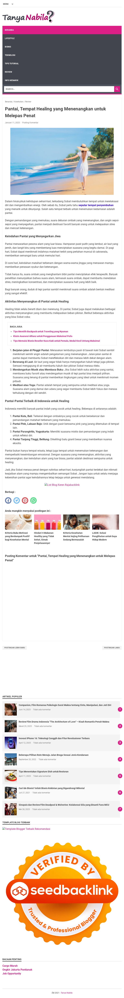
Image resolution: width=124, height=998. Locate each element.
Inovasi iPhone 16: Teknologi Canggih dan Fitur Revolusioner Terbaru (54, 738)
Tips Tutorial (12, 63)
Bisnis (8, 47)
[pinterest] (25, 500)
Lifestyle (10, 38)
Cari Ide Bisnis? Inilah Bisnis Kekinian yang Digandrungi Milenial (52, 788)
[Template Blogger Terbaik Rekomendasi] (26, 828)
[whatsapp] (33, 500)
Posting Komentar (30, 123)
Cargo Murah (10, 965)
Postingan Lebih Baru (14, 648)
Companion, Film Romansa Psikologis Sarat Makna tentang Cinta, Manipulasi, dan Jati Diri (65, 705)
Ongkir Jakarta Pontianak (17, 969)
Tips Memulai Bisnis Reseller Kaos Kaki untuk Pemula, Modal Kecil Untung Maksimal (56, 341)
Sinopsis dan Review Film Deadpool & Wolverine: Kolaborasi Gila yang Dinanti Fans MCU (64, 805)
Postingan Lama (112, 648)
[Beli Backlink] (62, 484)
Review (8, 72)
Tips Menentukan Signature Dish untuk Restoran (43, 771)
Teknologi (10, 55)
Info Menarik (11, 80)
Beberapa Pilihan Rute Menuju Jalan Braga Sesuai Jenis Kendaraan (53, 755)
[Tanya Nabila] (28, 16)
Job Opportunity (11, 973)
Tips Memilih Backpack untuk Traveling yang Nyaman (40, 331)
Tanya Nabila (66, 993)
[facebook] (8, 500)
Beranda (9, 30)
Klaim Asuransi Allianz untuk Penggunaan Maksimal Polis (42, 336)
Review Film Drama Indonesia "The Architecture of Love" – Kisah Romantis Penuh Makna (64, 721)
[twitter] (16, 500)
